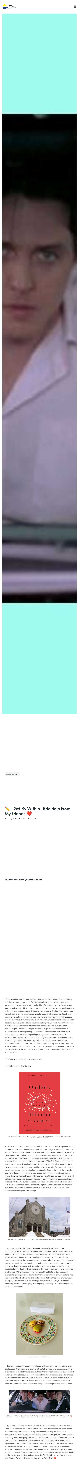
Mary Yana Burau (21, 819)
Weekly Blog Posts (12, 774)
